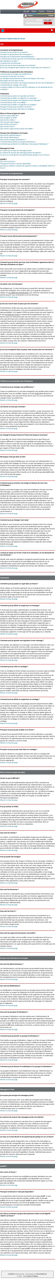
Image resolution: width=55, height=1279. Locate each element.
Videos (34, 12)
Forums (41, 12)
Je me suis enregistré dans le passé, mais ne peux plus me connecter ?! (25, 67)
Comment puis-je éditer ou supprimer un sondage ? (18, 105)
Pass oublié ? (48, 20)
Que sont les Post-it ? (7, 126)
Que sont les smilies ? (7, 120)
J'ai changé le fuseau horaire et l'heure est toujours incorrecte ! (22, 78)
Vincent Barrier (41, 1274)
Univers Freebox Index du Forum (12, 39)
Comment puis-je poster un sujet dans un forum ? (17, 96)
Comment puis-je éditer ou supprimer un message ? (18, 98)
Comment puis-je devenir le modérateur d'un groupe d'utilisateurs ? (24, 144)
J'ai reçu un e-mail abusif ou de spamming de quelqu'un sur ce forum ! (25, 155)
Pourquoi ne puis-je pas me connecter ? (14, 52)
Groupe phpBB (21, 1179)
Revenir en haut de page (9, 203)
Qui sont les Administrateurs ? (10, 135)
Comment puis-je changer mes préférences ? (16, 74)
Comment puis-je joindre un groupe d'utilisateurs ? (18, 142)
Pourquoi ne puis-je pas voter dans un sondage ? (17, 109)
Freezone (50, 12)
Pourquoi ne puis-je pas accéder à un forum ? (16, 107)
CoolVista (11, 1274)
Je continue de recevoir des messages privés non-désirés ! (20, 153)
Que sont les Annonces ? (9, 124)
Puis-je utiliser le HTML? (8, 118)
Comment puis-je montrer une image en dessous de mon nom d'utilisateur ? (27, 83)
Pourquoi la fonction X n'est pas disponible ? (15, 164)
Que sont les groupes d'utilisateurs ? (13, 139)
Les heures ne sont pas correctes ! (12, 76)
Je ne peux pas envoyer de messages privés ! (16, 150)
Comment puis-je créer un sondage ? (13, 102)
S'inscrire (50, 15)
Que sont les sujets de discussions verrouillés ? (16, 129)
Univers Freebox (32, 1276)
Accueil (26, 12)
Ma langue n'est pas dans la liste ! (12, 81)
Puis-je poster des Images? (9, 122)
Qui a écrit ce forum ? (7, 161)
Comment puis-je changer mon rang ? (13, 85)
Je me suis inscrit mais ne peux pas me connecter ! (18, 65)
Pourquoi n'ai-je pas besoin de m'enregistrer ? (16, 54)
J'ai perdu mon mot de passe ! (10, 63)
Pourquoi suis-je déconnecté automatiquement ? (17, 56)
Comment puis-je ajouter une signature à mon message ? (20, 100)
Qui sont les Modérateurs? (9, 137)
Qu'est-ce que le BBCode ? (9, 115)
